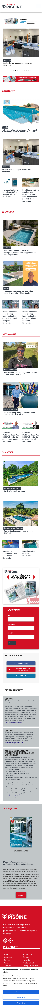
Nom (9, 615)
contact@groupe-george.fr (12, 795)
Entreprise (11, 624)
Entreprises (6, 167)
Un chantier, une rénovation (13, 528)
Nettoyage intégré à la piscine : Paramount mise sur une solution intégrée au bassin (19, 131)
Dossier (6, 288)
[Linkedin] (10, 940)
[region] (21, 987)
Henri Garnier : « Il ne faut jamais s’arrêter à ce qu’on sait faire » (20, 373)
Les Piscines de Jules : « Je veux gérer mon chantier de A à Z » (19, 413)
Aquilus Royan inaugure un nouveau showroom (17, 64)
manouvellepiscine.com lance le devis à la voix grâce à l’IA (12, 192)
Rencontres (8, 957)
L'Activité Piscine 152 (21, 851)
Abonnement (27, 954)
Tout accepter (21, 992)
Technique (7, 248)
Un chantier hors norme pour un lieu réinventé (18, 532)
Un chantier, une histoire (12, 488)
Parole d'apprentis (10, 370)
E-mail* (10, 633)
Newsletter (27, 960)
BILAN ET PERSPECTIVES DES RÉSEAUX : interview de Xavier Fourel (30, 435)
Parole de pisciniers (11, 409)
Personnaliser (21, 997)
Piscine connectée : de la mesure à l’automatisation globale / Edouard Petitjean (10, 316)
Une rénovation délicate (28, 552)
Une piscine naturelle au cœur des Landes (9, 553)
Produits (5, 127)
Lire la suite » (7, 197)
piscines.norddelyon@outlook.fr (14, 742)
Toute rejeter (21, 1003)
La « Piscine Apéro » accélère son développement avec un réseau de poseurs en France (30, 194)
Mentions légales (29, 963)
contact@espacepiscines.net (13, 722)
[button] (38, 6)
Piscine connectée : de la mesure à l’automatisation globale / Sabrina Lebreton (30, 316)
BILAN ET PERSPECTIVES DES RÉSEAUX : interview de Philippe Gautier (10, 435)
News (6, 954)
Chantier (7, 960)
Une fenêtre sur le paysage (14, 491)
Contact (26, 957)
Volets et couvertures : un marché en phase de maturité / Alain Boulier (18, 292)
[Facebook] (5, 940)
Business (7, 963)
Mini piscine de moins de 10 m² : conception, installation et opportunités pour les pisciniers (19, 253)
